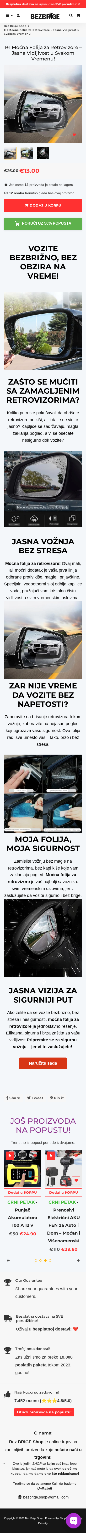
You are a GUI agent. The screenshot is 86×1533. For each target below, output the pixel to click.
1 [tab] (36, 1260)
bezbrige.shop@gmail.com (45, 1497)
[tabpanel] (22, 1190)
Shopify (64, 1518)
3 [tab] (45, 1260)
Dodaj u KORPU (22, 1192)
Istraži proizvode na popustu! (44, 1412)
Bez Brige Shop (15, 26)
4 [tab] (50, 1260)
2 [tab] (40, 1260)
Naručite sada (43, 1063)
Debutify (43, 1523)
